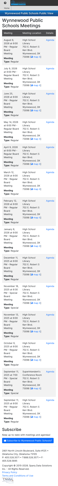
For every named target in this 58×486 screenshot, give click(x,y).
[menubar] (13, 3)
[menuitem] (5, 3)
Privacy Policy (9, 472)
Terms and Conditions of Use (17, 475)
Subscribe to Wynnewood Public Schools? (29, 440)
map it (36, 56)
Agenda (50, 40)
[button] (5, 3)
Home (6, 8)
